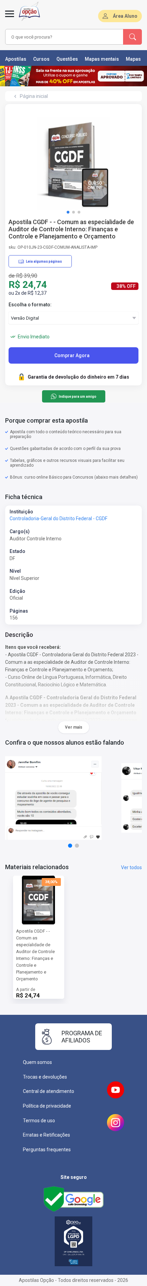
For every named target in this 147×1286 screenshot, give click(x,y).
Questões (67, 59)
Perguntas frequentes (47, 1149)
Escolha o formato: (30, 304)
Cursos (41, 59)
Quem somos (37, 1062)
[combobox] (63, 36)
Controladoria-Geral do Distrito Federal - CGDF (58, 518)
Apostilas (15, 59)
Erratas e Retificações (46, 1135)
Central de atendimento (48, 1091)
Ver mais (73, 727)
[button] (68, 212)
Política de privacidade (47, 1106)
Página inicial (34, 96)
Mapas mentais (102, 59)
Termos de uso (39, 1120)
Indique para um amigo (77, 396)
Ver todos (131, 867)
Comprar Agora (72, 355)
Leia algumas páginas (44, 261)
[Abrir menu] (9, 17)
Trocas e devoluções (45, 1077)
